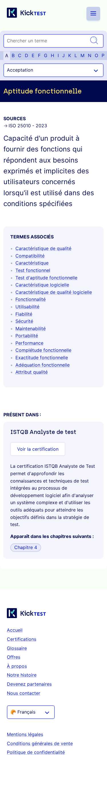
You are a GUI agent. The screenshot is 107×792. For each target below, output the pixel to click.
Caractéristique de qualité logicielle (53, 292)
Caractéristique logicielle (42, 285)
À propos (17, 666)
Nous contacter (23, 693)
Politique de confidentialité (36, 752)
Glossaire (17, 648)
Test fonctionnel (32, 270)
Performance (29, 343)
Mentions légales (25, 734)
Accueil (15, 630)
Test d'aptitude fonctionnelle (46, 277)
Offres (13, 657)
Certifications (21, 639)
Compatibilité (30, 256)
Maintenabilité (30, 328)
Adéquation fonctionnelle (42, 365)
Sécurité (24, 321)
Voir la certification (37, 449)
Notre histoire (22, 675)
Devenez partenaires (29, 684)
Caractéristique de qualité (43, 248)
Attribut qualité (31, 372)
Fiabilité (23, 314)
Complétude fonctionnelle (43, 350)
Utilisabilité (27, 306)
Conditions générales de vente (40, 743)
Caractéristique (32, 263)
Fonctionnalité (30, 299)
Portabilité (26, 335)
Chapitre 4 (25, 547)
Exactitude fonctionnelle (41, 357)
